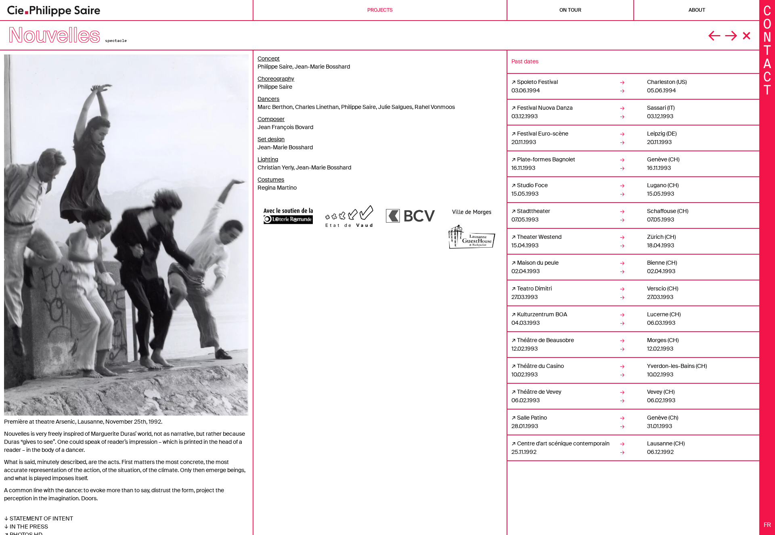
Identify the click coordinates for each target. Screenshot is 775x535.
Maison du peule (538, 262)
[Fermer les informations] (767, 49)
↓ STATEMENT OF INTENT (38, 518)
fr (767, 525)
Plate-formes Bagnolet (546, 159)
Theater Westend (539, 236)
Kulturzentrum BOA (542, 314)
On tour (570, 10)
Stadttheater (533, 211)
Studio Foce (532, 185)
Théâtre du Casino (540, 366)
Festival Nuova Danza (545, 107)
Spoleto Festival (537, 82)
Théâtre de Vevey (539, 391)
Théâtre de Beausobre (545, 340)
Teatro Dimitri (534, 288)
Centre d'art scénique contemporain (563, 443)
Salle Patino (532, 417)
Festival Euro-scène (542, 133)
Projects (380, 10)
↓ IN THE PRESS (26, 526)
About (697, 10)
